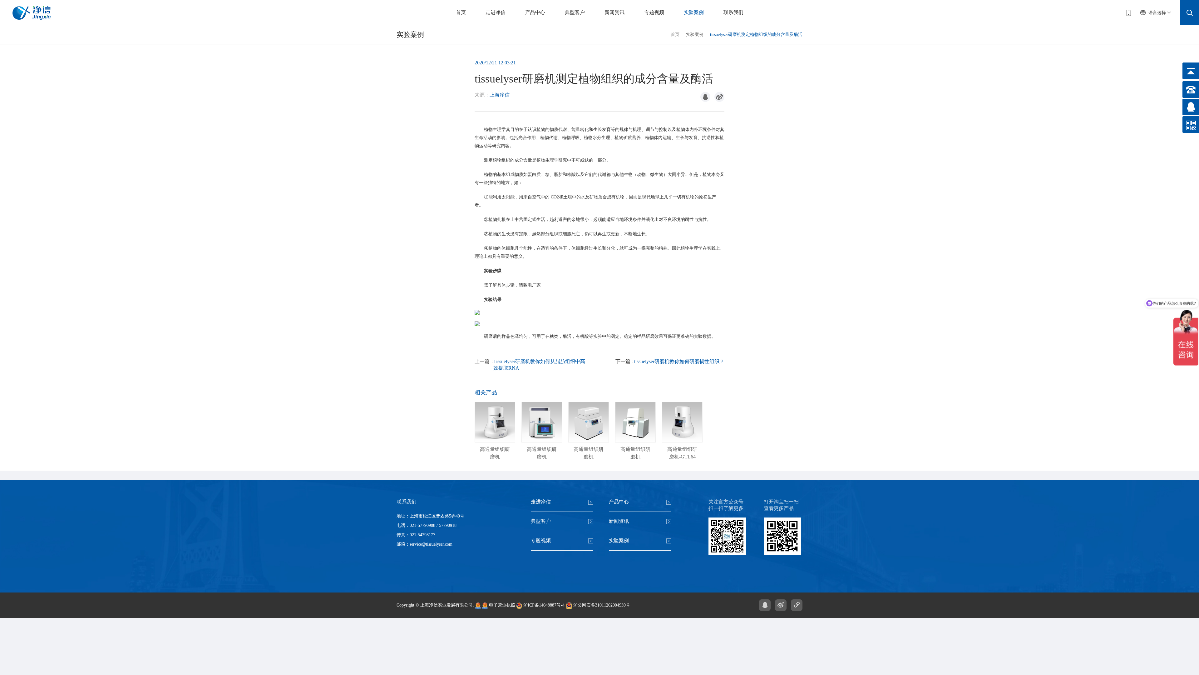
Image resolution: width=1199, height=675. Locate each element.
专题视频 (654, 12)
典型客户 (575, 12)
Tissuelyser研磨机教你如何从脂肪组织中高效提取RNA (539, 365)
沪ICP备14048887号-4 (543, 605)
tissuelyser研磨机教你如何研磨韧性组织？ (679, 361)
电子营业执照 (501, 605)
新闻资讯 (614, 12)
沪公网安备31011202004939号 (601, 605)
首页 (461, 12)
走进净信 (496, 12)
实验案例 (694, 12)
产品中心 (535, 12)
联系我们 (733, 12)
